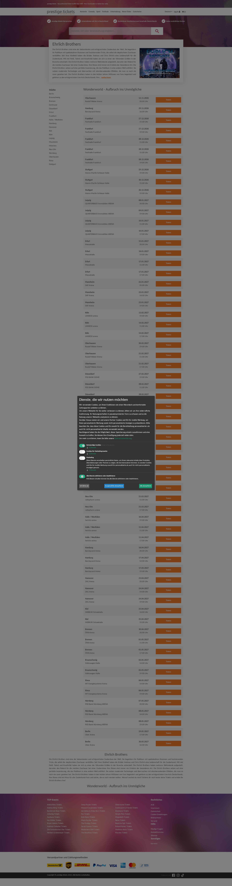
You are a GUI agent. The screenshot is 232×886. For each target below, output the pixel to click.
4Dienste (91, 448)
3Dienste (91, 454)
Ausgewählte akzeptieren (114, 486)
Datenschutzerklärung (123, 438)
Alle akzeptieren (145, 486)
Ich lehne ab (84, 486)
